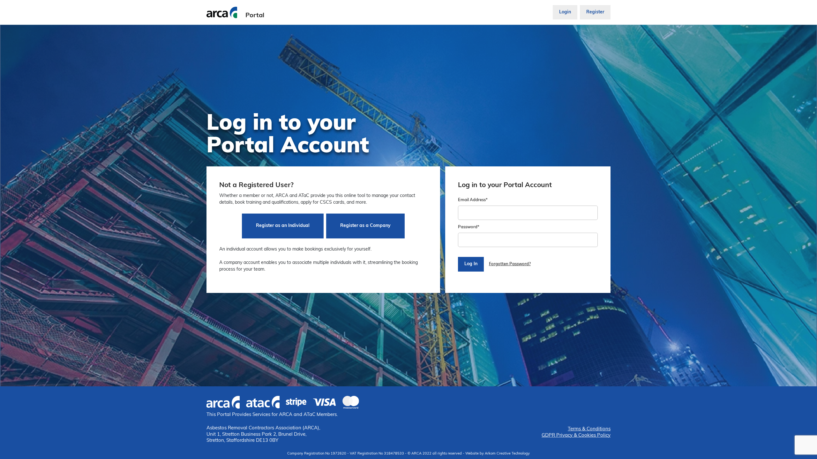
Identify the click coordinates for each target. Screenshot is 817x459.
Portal (254, 15)
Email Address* (473, 200)
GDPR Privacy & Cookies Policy (576, 435)
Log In (470, 264)
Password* (468, 227)
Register (595, 12)
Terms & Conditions (589, 429)
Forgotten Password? (510, 264)
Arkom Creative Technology (507, 453)
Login (565, 12)
